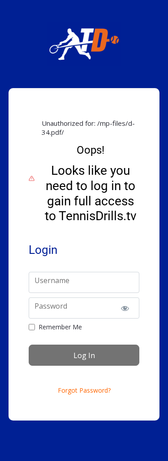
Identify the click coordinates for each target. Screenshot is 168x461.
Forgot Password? (84, 390)
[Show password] (124, 308)
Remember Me (60, 327)
